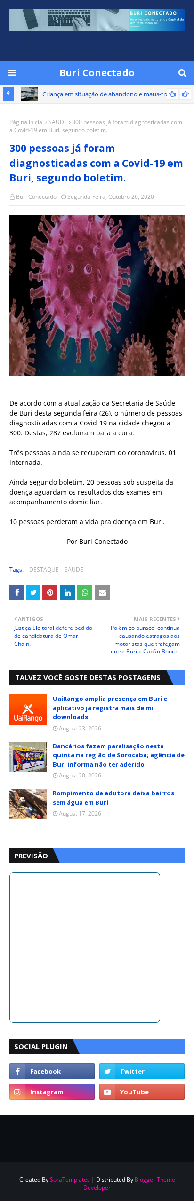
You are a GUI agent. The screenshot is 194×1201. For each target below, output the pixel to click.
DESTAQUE (44, 569)
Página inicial (26, 122)
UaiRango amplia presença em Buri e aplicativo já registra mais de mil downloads (110, 707)
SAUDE (57, 122)
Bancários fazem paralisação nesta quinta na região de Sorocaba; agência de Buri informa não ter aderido (119, 755)
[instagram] (52, 1092)
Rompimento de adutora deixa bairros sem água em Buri (113, 798)
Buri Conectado (97, 72)
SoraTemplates (70, 1180)
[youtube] (142, 1092)
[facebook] (52, 1071)
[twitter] (142, 1071)
